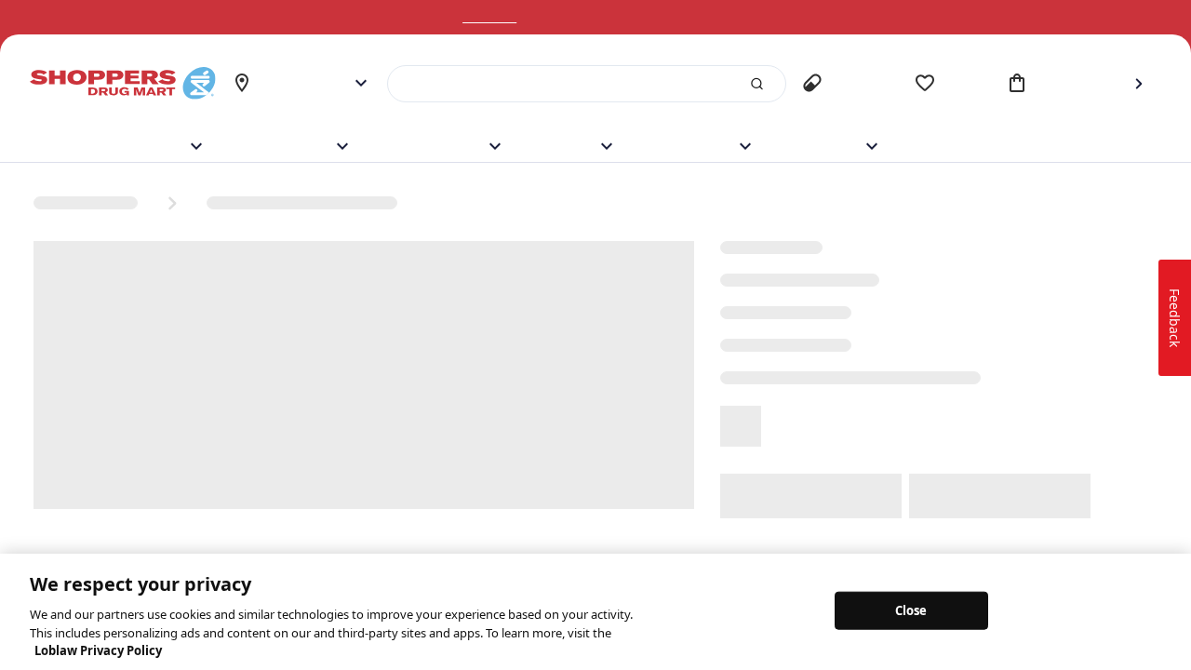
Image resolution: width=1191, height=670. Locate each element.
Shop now (513, 17)
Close (911, 609)
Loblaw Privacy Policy (98, 650)
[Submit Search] (749, 84)
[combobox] (583, 83)
